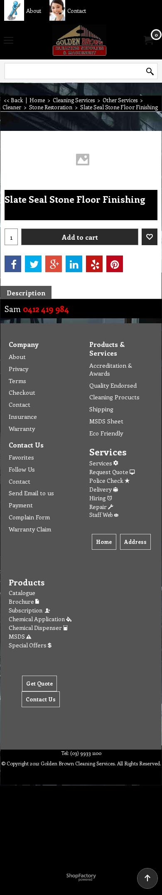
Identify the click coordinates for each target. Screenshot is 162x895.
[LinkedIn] (74, 264)
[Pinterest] (114, 264)
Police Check (107, 480)
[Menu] (8, 40)
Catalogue (22, 593)
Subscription (27, 610)
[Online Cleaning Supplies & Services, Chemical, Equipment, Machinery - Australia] (79, 40)
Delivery (101, 489)
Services (101, 463)
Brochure (22, 601)
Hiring (98, 498)
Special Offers (28, 645)
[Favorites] (149, 237)
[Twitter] (33, 264)
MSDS (17, 636)
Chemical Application (37, 619)
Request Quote (109, 472)
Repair (98, 507)
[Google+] (53, 264)
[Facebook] (13, 264)
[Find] (150, 71)
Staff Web (101, 514)
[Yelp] (94, 264)
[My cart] (148, 40)
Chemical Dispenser (36, 628)
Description (26, 292)
